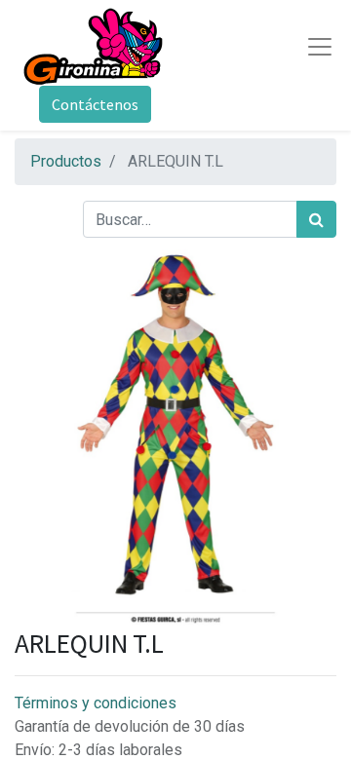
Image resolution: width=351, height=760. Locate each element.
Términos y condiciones (95, 703)
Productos (65, 161)
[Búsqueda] (316, 219)
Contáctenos (95, 104)
